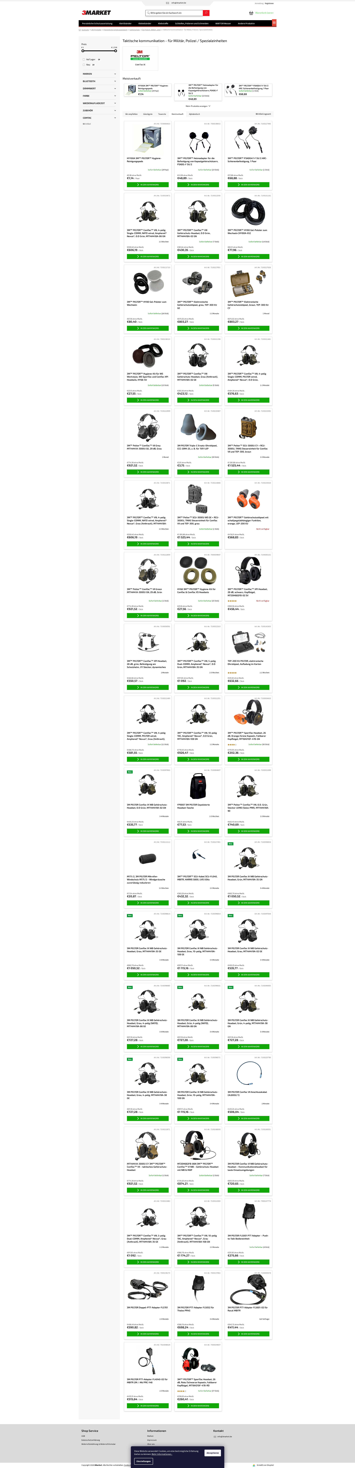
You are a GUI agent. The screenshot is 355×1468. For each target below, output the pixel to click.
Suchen (206, 13)
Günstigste (147, 114)
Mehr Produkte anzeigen (197, 106)
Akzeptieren (213, 1452)
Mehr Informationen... (162, 1454)
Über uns (151, 1444)
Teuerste (162, 114)
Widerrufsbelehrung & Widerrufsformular (98, 1444)
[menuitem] (97, 23)
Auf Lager (93, 59)
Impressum (152, 1440)
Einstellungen (144, 1461)
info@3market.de (224, 1436)
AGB (83, 1436)
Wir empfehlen (131, 114)
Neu (90, 64)
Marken (150, 1436)
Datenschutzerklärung (90, 1440)
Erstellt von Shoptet (265, 1465)
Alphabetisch (194, 114)
